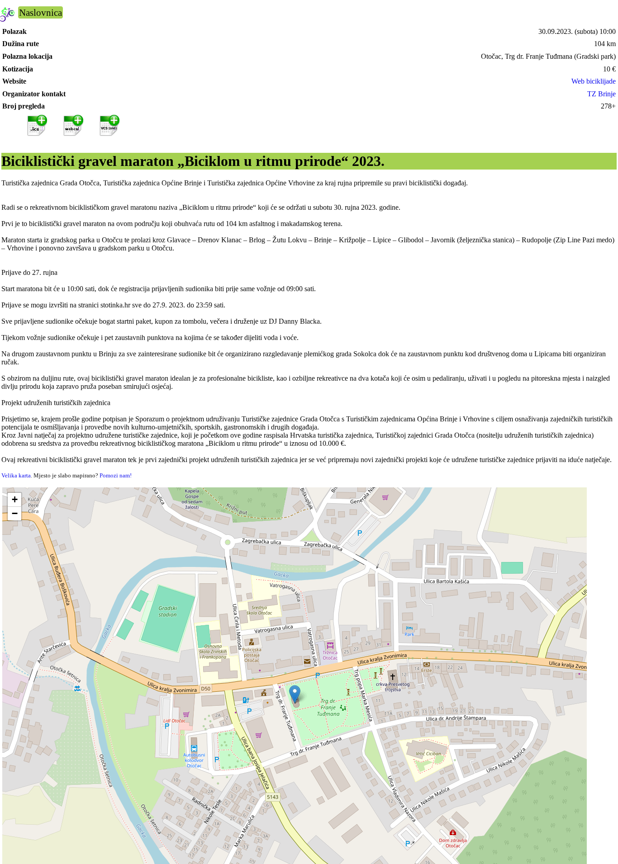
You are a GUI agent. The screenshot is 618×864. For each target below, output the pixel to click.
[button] (294, 694)
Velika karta (16, 475)
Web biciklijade (593, 81)
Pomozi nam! (116, 475)
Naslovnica (40, 12)
